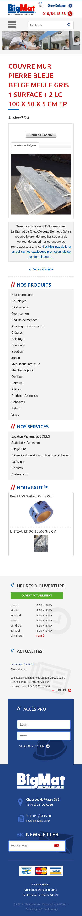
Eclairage (17, 339)
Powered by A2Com (54, 904)
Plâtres (16, 389)
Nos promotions (22, 294)
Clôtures (17, 332)
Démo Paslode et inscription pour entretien (40, 455)
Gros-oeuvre (20, 313)
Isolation (17, 351)
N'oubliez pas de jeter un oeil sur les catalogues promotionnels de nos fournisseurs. (41, 251)
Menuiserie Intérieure (25, 364)
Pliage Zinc (18, 449)
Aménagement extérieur (27, 326)
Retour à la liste (41, 269)
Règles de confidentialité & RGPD (40, 895)
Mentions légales (40, 884)
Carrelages (18, 301)
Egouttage (18, 345)
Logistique (18, 461)
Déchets (17, 468)
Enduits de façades (24, 320)
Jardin (15, 358)
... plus (60, 690)
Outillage (17, 376)
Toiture (15, 408)
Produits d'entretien (24, 395)
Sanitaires (18, 402)
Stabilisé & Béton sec (26, 442)
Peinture (17, 383)
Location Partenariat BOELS (30, 436)
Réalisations (19, 307)
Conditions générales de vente (40, 889)
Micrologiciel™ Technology (42, 909)
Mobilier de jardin (22, 370)
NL (40, 6)
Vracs (15, 414)
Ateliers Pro (19, 474)
